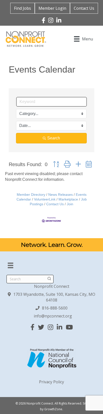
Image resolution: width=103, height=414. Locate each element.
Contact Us (84, 8)
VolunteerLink (45, 199)
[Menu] (10, 265)
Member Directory (31, 195)
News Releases (60, 195)
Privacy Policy (51, 382)
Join (70, 204)
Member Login (52, 8)
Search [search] (53, 138)
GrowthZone (53, 409)
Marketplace (68, 199)
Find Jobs (22, 8)
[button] (56, 164)
